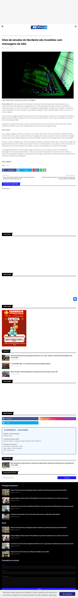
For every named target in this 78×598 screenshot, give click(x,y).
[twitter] (20, 422)
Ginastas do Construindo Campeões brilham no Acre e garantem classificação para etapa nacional (42, 506)
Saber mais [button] (52, 595)
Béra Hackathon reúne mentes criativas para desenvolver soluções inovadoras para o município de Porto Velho (42, 464)
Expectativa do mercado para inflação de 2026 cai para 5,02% (30, 552)
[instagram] (57, 418)
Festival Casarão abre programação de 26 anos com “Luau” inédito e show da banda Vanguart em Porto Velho (41, 356)
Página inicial (5, 36)
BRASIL (11, 36)
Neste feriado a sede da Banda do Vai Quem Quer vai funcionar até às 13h (34, 372)
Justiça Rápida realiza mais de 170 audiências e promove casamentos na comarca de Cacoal (39, 498)
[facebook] (20, 418)
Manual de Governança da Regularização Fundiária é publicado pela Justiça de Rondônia (39, 490)
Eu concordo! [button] (67, 594)
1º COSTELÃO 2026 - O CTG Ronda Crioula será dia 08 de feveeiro (31, 364)
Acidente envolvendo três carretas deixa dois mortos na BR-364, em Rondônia (35, 514)
